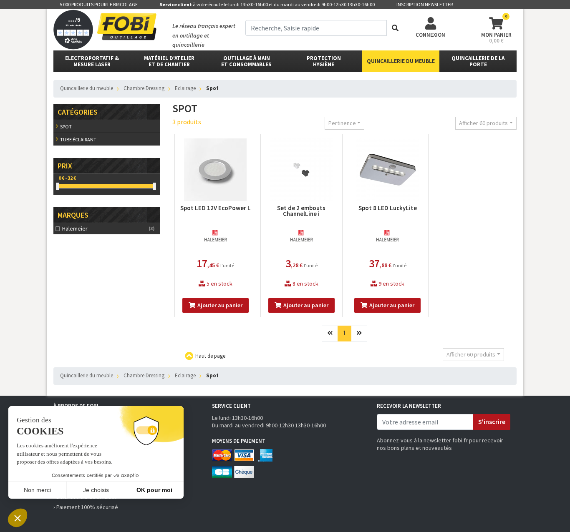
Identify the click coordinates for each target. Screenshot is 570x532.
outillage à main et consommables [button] (246, 61)
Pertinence (342, 123)
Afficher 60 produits (483, 123)
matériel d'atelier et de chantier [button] (169, 61)
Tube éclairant (78, 139)
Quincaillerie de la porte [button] (477, 61)
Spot (66, 126)
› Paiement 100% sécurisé (85, 507)
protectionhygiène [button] (324, 61)
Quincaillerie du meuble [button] (401, 61)
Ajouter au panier (219, 305)
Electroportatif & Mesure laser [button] (92, 61)
